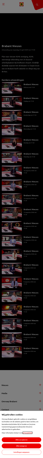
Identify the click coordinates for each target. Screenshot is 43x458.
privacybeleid (27, 433)
